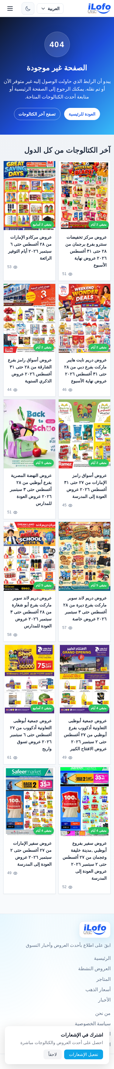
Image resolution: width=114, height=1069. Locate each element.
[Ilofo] (95, 929)
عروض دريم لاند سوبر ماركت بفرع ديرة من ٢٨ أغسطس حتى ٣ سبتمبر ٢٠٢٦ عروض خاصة (85, 608)
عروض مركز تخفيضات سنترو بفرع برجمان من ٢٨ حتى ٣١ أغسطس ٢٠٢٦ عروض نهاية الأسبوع (86, 251)
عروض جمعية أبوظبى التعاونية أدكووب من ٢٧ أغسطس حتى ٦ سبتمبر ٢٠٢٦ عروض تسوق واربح (31, 734)
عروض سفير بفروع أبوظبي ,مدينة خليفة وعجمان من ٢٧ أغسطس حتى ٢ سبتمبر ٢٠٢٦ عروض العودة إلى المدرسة (85, 861)
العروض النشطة (94, 968)
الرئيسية (102, 958)
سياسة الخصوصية (93, 1023)
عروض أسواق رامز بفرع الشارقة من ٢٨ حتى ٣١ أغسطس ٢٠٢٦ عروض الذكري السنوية (30, 370)
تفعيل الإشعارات (83, 1054)
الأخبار (104, 999)
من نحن (103, 1013)
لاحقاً (52, 1054)
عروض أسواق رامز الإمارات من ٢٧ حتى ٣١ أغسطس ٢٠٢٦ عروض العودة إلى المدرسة (85, 486)
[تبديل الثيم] (28, 8)
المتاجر (103, 979)
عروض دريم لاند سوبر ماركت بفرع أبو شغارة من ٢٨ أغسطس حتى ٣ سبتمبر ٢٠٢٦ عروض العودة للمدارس (31, 611)
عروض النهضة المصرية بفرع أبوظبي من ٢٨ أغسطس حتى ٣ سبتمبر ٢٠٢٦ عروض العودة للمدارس (31, 489)
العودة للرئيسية (82, 114)
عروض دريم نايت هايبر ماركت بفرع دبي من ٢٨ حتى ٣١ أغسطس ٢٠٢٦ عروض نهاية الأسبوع (85, 370)
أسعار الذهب (98, 989)
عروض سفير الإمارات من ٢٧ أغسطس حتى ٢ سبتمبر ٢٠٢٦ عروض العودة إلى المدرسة (31, 854)
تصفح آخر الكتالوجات (37, 114)
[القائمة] (10, 8)
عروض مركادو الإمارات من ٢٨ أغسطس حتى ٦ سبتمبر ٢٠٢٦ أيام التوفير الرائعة (30, 247)
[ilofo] (99, 8)
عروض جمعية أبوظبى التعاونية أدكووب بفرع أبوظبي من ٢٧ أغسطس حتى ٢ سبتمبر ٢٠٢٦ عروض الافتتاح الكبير (85, 734)
